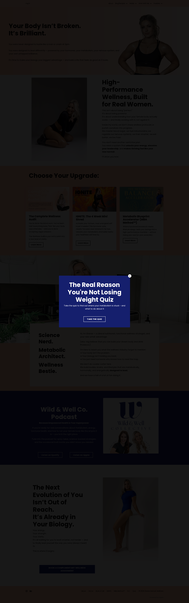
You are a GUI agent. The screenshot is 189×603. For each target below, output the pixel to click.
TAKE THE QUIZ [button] (94, 319)
